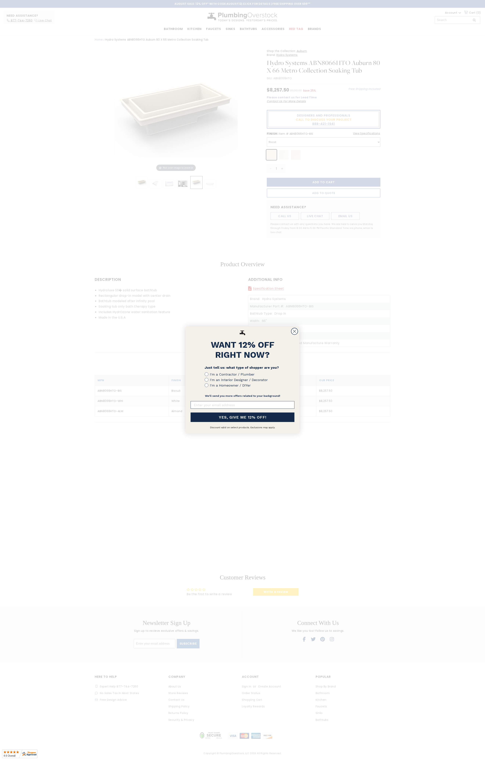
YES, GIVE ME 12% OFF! (242, 417)
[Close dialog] (294, 331)
